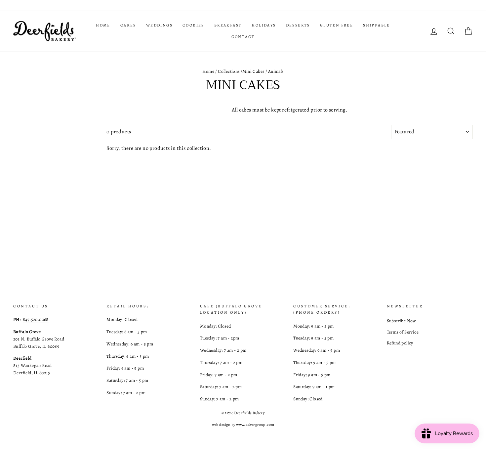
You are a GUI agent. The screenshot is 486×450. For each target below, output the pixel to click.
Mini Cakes (253, 71)
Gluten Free (336, 25)
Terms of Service (403, 332)
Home (103, 25)
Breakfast (228, 25)
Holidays (264, 25)
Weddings (159, 25)
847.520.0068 (36, 319)
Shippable (376, 25)
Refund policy (400, 343)
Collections (228, 71)
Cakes (128, 25)
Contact (243, 36)
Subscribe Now (401, 321)
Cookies (193, 25)
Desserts (298, 25)
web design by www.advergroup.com (243, 424)
